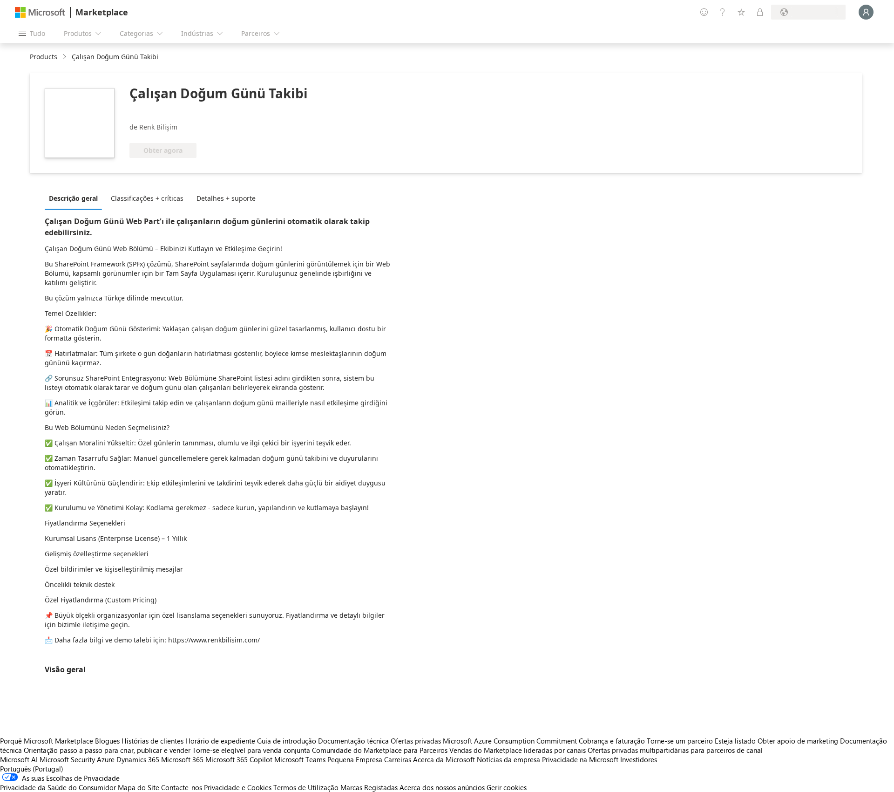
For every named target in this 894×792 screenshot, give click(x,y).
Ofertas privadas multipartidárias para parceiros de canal (675, 750)
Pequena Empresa (354, 759)
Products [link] (43, 56)
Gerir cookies (507, 787)
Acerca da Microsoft (444, 759)
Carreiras (397, 759)
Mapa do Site (138, 787)
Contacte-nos (181, 787)
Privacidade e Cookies (237, 787)
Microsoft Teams (299, 759)
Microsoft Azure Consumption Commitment (511, 740)
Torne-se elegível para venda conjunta (251, 750)
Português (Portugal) (31, 768)
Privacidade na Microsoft (580, 759)
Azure (106, 759)
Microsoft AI (19, 759)
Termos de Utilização (306, 787)
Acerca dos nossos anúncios (442, 787)
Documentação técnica (353, 740)
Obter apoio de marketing (798, 740)
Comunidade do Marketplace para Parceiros (379, 750)
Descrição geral (73, 198)
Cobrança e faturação (612, 740)
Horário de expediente (220, 740)
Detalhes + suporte (226, 198)
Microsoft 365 (182, 759)
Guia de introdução (286, 740)
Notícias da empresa (508, 759)
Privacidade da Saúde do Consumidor (58, 787)
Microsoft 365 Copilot (238, 759)
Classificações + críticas (147, 198)
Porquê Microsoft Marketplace (46, 740)
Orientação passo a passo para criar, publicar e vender (107, 750)
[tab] (76, 198)
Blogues (107, 740)
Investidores (638, 759)
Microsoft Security (67, 759)
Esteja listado (735, 740)
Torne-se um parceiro (680, 740)
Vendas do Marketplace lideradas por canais (517, 750)
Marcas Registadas (369, 787)
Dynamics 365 (137, 759)
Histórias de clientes (152, 740)
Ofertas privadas (416, 740)
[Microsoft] (40, 12)
